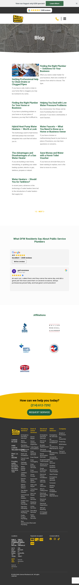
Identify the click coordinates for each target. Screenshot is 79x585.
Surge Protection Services (43, 470)
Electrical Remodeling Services (44, 494)
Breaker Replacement (44, 446)
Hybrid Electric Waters (23, 486)
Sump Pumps (32, 475)
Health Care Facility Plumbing (25, 502)
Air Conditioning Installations (54, 440)
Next (41, 212)
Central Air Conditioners (54, 458)
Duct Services (52, 462)
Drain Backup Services (33, 465)
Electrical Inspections (43, 504)
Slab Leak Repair (33, 485)
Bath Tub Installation (24, 454)
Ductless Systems (52, 466)
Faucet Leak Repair (25, 459)
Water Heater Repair (23, 468)
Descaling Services (33, 511)
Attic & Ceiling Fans (44, 489)
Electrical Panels (43, 441)
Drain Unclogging (34, 460)
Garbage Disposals (24, 463)
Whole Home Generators (44, 465)
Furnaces (53, 483)
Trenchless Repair (34, 490)
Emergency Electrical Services (43, 436)
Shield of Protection (62, 434)
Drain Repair (34, 457)
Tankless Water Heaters (24, 474)
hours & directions (14, 565)
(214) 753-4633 (13, 560)
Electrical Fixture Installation (43, 475)
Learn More (54, 3)
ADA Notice (62, 444)
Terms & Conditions (62, 452)
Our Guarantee (62, 438)
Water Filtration (24, 441)
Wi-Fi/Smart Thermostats (54, 470)
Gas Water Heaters (24, 491)
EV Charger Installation (43, 513)
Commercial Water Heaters (25, 496)
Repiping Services (33, 502)
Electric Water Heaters (23, 480)
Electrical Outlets (43, 500)
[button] (39, 3)
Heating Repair (52, 486)
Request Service (39, 412)
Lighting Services (43, 481)
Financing (62, 442)
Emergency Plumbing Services (24, 436)
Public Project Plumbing (24, 517)
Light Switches (43, 485)
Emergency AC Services (53, 435)
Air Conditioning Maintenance (54, 446)
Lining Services (33, 507)
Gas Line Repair (33, 494)
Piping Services (33, 498)
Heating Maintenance (54, 495)
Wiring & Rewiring (43, 508)
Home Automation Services (44, 455)
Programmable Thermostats (44, 460)
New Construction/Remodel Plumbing (25, 522)
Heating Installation (53, 490)
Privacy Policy (61, 447)
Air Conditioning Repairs (54, 452)
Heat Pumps (54, 474)
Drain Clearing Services (33, 453)
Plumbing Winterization (25, 446)
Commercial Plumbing (25, 450)
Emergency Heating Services (53, 478)
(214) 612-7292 (40, 405)
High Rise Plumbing (24, 507)
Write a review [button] (19, 262)
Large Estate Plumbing (25, 512)
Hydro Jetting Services (33, 516)
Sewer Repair (32, 437)
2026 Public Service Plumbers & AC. (23, 574)
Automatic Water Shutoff (33, 480)
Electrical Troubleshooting (44, 450)
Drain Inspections (34, 471)
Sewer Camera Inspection (33, 442)
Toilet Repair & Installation (34, 447)
